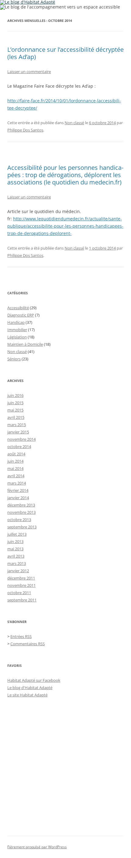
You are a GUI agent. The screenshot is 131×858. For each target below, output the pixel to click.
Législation (17, 337)
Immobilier (17, 329)
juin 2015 (15, 402)
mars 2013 (16, 563)
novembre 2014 (21, 439)
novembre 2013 (21, 512)
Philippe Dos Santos (25, 130)
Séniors (14, 359)
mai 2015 (15, 410)
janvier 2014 (18, 497)
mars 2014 (16, 483)
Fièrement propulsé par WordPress (37, 846)
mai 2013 (15, 549)
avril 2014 (15, 475)
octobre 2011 (19, 592)
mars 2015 (16, 424)
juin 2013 (15, 541)
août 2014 (16, 454)
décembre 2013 (21, 505)
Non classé (74, 122)
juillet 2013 (17, 534)
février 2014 (17, 490)
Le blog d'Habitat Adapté (29, 687)
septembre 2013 (22, 527)
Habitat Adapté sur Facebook (33, 680)
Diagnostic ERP (20, 315)
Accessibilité (18, 307)
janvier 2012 (18, 570)
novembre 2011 (21, 585)
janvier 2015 (18, 432)
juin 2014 (15, 461)
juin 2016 (15, 395)
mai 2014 (15, 468)
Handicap (16, 322)
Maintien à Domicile (25, 344)
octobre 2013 (19, 519)
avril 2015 (15, 417)
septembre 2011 (22, 600)
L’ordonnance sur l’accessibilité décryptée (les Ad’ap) (65, 53)
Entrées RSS (21, 636)
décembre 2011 (21, 578)
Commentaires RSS (27, 643)
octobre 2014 (19, 446)
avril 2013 (15, 556)
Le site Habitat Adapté (27, 695)
